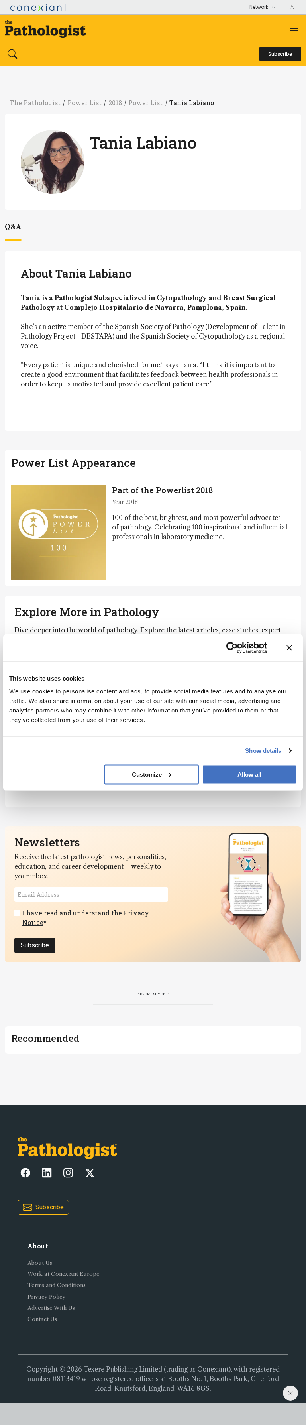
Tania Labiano (191, 102)
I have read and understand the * (85, 918)
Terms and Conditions (56, 1285)
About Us (39, 1263)
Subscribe (35, 945)
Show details (263, 750)
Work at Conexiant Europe (63, 1274)
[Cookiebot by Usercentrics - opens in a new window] (232, 648)
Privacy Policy (46, 1296)
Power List (84, 102)
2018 (115, 102)
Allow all (249, 774)
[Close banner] (289, 647)
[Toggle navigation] (293, 30)
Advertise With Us (51, 1308)
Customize (147, 774)
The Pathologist (35, 102)
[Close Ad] (290, 1393)
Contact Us (42, 1319)
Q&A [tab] (13, 227)
